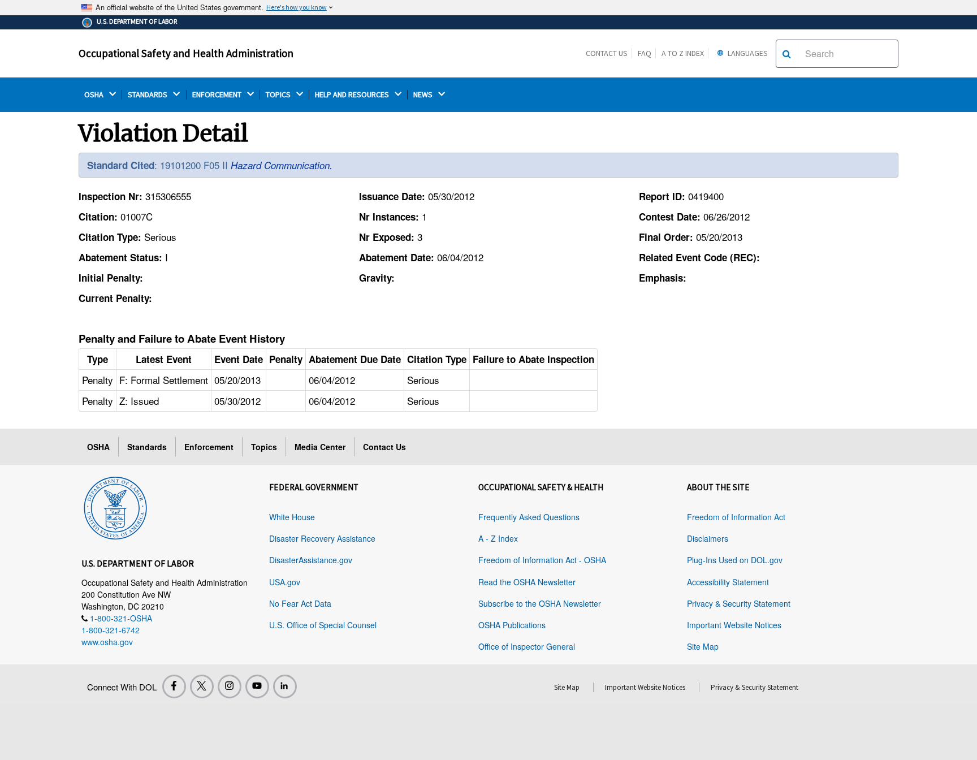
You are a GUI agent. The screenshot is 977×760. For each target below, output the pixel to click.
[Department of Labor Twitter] (202, 686)
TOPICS (279, 95)
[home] (115, 506)
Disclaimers (707, 538)
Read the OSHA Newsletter (527, 582)
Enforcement (209, 446)
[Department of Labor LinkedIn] (285, 686)
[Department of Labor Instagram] (229, 686)
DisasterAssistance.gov (310, 559)
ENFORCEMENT (217, 95)
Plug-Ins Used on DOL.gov (735, 559)
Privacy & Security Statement (738, 603)
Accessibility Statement (728, 582)
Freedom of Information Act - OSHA (542, 559)
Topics (264, 446)
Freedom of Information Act (736, 516)
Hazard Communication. (281, 165)
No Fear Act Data (300, 603)
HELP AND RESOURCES (353, 95)
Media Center (320, 446)
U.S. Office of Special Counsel (323, 625)
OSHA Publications (512, 625)
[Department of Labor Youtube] (257, 686)
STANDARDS (148, 95)
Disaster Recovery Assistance (322, 538)
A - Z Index (498, 538)
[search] (787, 53)
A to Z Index (683, 53)
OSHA (94, 95)
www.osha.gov (107, 641)
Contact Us (607, 53)
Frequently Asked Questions (529, 516)
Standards (147, 446)
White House (292, 516)
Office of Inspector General (526, 646)
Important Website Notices (734, 625)
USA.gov (284, 582)
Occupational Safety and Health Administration (186, 53)
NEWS (423, 95)
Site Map (703, 646)
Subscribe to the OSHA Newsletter (539, 603)
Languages (747, 53)
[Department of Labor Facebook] (174, 686)
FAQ (644, 53)
